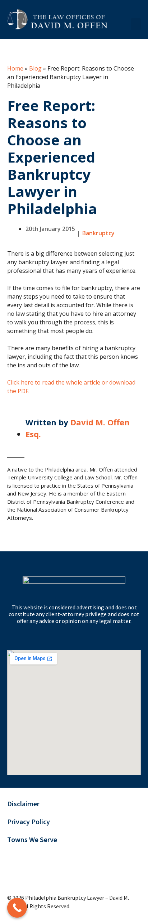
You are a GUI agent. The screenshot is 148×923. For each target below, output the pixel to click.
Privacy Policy (28, 821)
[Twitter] (13, 874)
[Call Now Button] (17, 908)
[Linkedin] (56, 874)
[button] (136, 24)
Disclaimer (23, 803)
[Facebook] (35, 874)
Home (15, 68)
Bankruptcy (98, 233)
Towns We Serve (32, 839)
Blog (35, 68)
